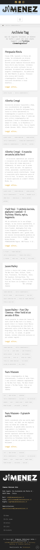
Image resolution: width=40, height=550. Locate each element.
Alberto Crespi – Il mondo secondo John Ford (18, 153)
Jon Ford (21, 194)
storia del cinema (26, 357)
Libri (7, 526)
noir (11, 402)
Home (7, 515)
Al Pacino (6, 251)
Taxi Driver (25, 361)
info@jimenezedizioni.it (15, 497)
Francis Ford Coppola (25, 255)
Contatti (9, 530)
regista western (26, 198)
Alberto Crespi (12, 100)
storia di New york (9, 302)
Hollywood (21, 398)
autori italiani (8, 93)
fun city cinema (8, 295)
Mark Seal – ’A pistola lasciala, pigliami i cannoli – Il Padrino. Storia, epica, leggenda (20, 213)
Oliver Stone (7, 357)
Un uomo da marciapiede (10, 364)
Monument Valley (31, 194)
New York (23, 258)
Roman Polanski (7, 405)
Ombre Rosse (7, 198)
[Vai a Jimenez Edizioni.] (3, 25)
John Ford (24, 144)
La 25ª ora (6, 350)
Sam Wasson (12, 372)
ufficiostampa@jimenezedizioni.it (19, 499)
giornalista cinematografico (11, 144)
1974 (5, 395)
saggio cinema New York (10, 298)
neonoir (5, 402)
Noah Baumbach (25, 354)
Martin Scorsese (8, 354)
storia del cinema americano (26, 298)
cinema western (30, 137)
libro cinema (15, 350)
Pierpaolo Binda (13, 51)
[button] (20, 19)
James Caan (15, 258)
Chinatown (21, 395)
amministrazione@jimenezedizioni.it (15, 508)
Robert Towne (28, 402)
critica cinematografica (21, 93)
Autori (8, 523)
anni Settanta (12, 395)
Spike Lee (15, 357)
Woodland (25, 405)
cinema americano (18, 137)
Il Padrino (6, 258)
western (31, 144)
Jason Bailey (11, 266)
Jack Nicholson (31, 398)
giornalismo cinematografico (26, 140)
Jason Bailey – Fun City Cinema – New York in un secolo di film (18, 312)
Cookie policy (24, 544)
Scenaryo (26, 547)
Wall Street (22, 364)
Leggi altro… (11, 87)
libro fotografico (19, 295)
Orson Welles (16, 198)
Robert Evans (19, 402)
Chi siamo (9, 519)
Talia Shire (31, 258)
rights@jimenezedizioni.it (17, 502)
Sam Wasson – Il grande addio (17, 415)
